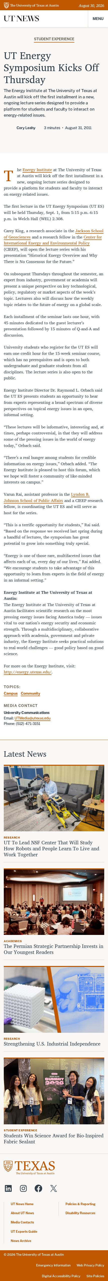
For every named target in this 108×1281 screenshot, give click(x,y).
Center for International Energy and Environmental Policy (53, 239)
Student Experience (54, 39)
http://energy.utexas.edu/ (27, 671)
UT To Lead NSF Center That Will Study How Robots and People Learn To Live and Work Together (51, 849)
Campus (11, 693)
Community (30, 693)
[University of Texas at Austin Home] (31, 6)
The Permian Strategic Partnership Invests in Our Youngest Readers (53, 949)
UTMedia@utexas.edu (32, 718)
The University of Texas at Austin (40, 1254)
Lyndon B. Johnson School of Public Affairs (47, 497)
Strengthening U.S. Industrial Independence (52, 1044)
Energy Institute (37, 169)
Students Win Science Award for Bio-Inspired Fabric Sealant (53, 1139)
